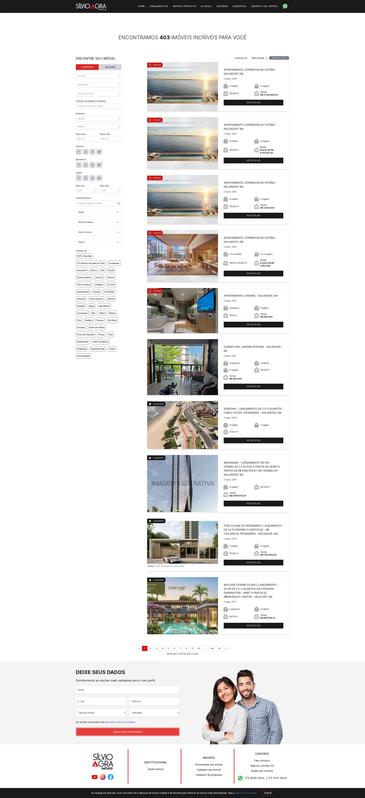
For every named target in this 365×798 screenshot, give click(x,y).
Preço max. (105, 134)
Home (141, 6)
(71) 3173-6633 (277, 777)
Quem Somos (156, 769)
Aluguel (206, 6)
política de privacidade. (245, 793)
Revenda (222, 6)
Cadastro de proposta (209, 774)
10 (199, 648)
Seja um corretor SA (262, 765)
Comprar (87, 67)
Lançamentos (159, 6)
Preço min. (81, 134)
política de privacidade (121, 722)
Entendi (267, 793)
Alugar (110, 67)
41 (219, 648)
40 (212, 648)
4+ (99, 151)
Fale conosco (262, 760)
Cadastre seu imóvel (209, 769)
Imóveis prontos (184, 6)
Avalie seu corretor (262, 770)
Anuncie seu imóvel (264, 6)
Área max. (105, 185)
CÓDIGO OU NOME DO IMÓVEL (91, 101)
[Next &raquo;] (225, 648)
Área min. (80, 185)
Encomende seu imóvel (208, 764)
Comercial (239, 6)
